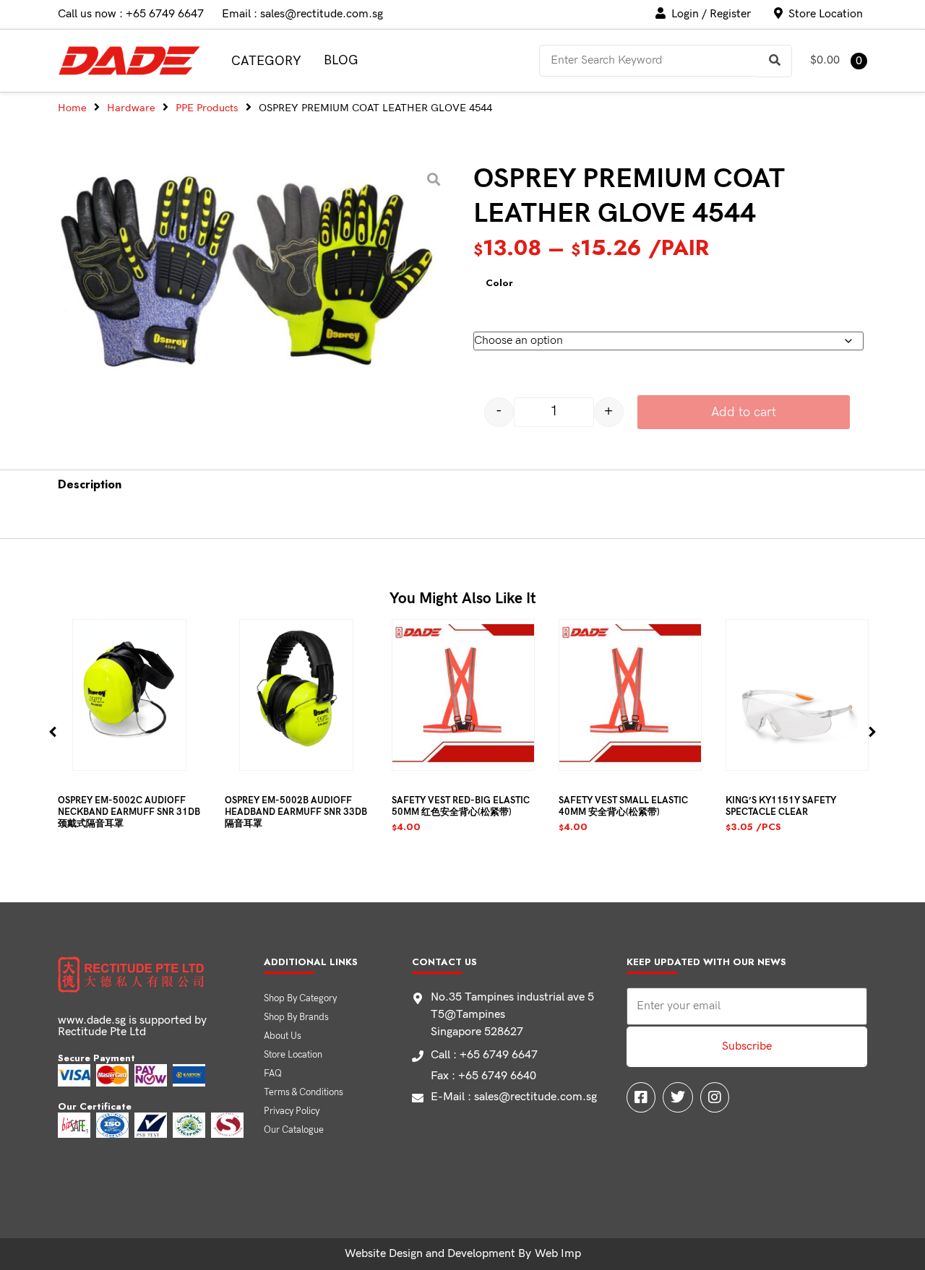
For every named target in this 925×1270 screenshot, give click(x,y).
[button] (53, 731)
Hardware (131, 108)
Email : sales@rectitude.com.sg (302, 14)
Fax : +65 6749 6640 (483, 1076)
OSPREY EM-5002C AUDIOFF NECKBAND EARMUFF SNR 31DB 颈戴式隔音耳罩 (129, 812)
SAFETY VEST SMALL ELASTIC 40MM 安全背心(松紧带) (623, 806)
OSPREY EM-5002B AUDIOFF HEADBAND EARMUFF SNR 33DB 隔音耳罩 (296, 812)
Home (72, 108)
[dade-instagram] (714, 1097)
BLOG (341, 60)
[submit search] (775, 61)
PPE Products (207, 108)
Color (499, 283)
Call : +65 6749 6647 (484, 1055)
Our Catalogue (294, 1130)
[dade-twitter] (678, 1097)
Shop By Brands (296, 1017)
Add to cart (743, 412)
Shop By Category (300, 998)
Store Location (293, 1055)
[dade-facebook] (641, 1097)
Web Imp (558, 1254)
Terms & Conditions (303, 1092)
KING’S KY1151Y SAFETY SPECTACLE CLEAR (781, 806)
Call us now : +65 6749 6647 (131, 14)
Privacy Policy (291, 1111)
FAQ (273, 1073)
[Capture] (251, 272)
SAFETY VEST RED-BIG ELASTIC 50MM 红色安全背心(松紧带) (461, 806)
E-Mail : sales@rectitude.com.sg (514, 1097)
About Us (282, 1036)
